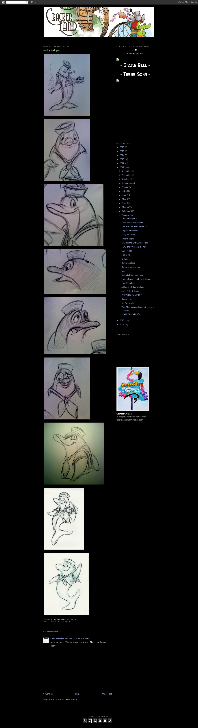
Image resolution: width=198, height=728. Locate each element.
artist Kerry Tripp (61, 622)
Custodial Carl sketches (132, 275)
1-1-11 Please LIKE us (131, 314)
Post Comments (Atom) (66, 699)
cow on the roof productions (99, 725)
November (127, 175)
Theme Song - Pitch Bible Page (135, 279)
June (124, 195)
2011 (122, 167)
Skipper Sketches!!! (130, 231)
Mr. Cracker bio (128, 303)
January (126, 215)
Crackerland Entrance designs (134, 243)
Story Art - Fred (128, 235)
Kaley (124, 271)
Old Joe (124, 259)
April (124, 203)
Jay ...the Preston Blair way (133, 247)
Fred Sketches (128, 283)
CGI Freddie (126, 251)
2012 (122, 163)
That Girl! (125, 255)
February (126, 211)
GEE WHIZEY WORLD (131, 295)
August (125, 187)
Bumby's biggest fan (130, 267)
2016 (122, 147)
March (125, 207)
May (124, 199)
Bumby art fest (128, 263)
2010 (122, 320)
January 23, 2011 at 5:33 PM (77, 639)
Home (77, 694)
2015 (122, 151)
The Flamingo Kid (129, 218)
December (127, 171)
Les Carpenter (57, 639)
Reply (53, 646)
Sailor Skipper (127, 239)
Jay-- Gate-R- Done (130, 291)
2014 (122, 155)
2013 (122, 159)
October (126, 179)
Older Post (107, 694)
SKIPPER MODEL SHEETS (134, 227)
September (127, 183)
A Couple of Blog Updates (132, 287)
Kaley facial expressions (132, 222)
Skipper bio (126, 299)
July (124, 191)
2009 (122, 324)
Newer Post (48, 694)
